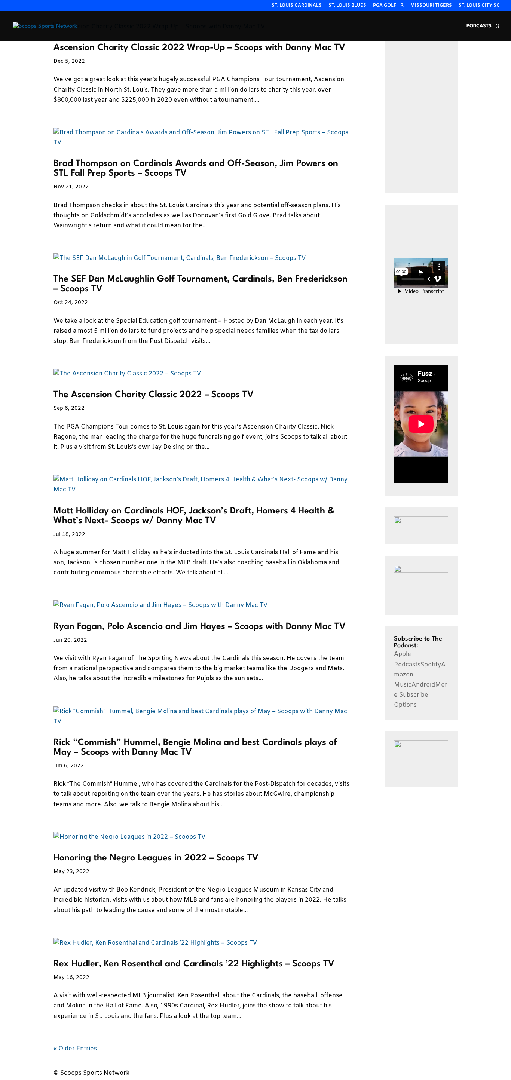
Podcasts (479, 26)
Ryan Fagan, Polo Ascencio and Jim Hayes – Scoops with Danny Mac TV (199, 626)
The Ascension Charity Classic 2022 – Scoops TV (153, 394)
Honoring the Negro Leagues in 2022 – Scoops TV (155, 858)
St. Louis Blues (347, 6)
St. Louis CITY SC (479, 6)
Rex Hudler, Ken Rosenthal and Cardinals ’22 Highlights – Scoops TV (193, 964)
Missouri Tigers (431, 6)
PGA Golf (384, 6)
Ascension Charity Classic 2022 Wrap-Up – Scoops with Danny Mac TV (199, 47)
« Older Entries (75, 1049)
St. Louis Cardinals (297, 6)
